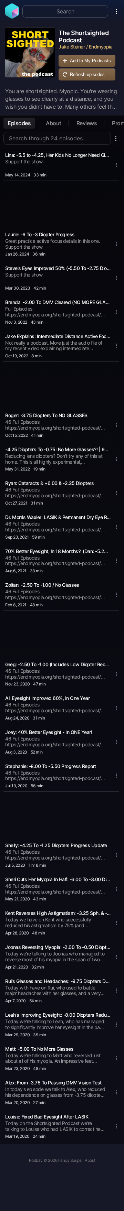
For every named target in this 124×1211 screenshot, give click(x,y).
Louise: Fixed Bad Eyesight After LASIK (46, 1117)
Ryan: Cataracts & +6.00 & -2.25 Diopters (49, 483)
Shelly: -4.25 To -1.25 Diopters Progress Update (56, 845)
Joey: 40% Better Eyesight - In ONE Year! (48, 732)
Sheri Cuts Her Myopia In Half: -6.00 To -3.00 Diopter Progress (58, 879)
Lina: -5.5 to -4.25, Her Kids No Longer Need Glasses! (58, 155)
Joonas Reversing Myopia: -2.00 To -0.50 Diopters (58, 947)
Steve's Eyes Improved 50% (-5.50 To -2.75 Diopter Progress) (58, 268)
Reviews (86, 123)
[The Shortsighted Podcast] (30, 56)
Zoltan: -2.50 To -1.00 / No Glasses (42, 585)
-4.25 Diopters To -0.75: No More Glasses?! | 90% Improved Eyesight (58, 449)
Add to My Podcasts (90, 60)
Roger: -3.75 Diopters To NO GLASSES (46, 415)
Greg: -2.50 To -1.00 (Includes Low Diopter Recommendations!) (58, 664)
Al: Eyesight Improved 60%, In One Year (47, 698)
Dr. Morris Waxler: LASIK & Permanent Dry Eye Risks (58, 517)
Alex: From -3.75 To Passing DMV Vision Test (53, 1082)
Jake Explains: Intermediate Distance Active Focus (58, 336)
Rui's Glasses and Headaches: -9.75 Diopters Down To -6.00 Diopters (58, 981)
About (53, 123)
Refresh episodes (87, 74)
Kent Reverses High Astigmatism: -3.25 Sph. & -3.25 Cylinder (58, 913)
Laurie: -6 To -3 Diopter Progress (40, 234)
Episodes (19, 123)
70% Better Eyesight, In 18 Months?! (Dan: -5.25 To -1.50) (58, 551)
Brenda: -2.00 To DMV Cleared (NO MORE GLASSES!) (58, 302)
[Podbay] (12, 16)
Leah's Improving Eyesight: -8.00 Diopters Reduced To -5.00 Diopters (58, 1015)
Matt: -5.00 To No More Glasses (39, 1049)
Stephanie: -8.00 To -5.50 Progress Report (50, 766)
